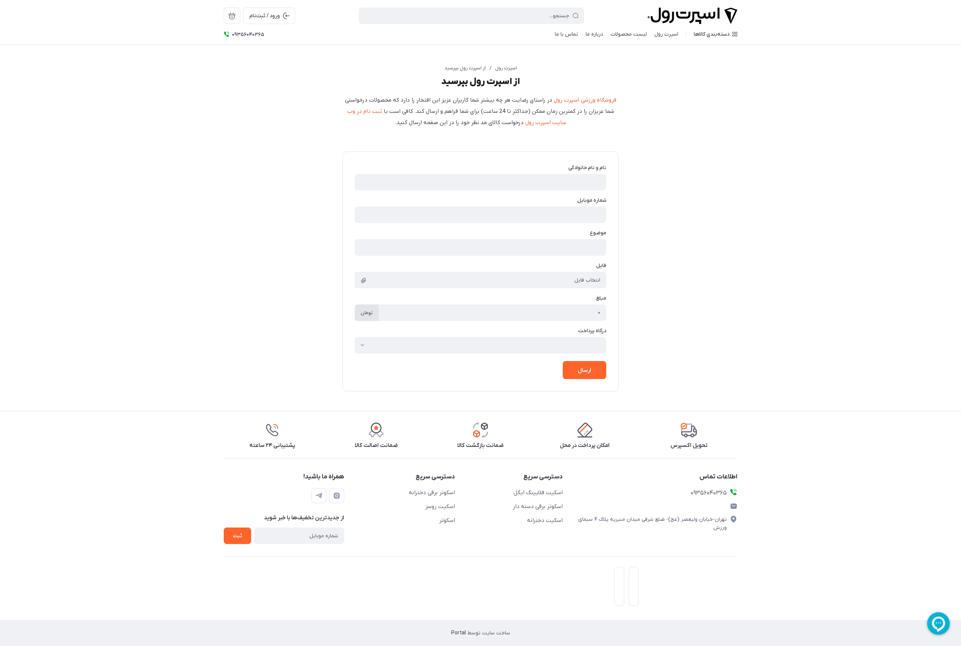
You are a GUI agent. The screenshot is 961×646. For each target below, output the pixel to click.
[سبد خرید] (232, 15)
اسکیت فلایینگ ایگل (538, 492)
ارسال (584, 370)
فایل (601, 265)
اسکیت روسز (440, 506)
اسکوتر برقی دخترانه (432, 492)
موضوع (598, 233)
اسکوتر (447, 520)
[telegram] (318, 495)
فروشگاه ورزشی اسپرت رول (585, 100)
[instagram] (336, 495)
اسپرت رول (506, 68)
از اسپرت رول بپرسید (465, 68)
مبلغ (601, 298)
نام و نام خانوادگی (587, 167)
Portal (458, 633)
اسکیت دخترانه (545, 520)
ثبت (237, 536)
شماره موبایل (591, 200)
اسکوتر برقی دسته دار (538, 506)
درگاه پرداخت (592, 330)
